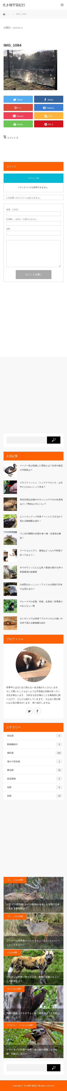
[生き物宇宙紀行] (28, 5)
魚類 (33, 787)
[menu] (62, 5)
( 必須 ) (12, 210)
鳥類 (33, 796)
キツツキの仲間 (14, 989)
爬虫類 (33, 770)
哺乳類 (34, 753)
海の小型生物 (33, 761)
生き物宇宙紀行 (31, 1086)
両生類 (33, 735)
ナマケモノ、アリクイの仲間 (20, 1025)
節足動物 (33, 778)
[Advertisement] (33, 320)
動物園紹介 (33, 744)
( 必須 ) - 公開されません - (22, 219)
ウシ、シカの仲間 (15, 880)
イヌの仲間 (12, 952)
